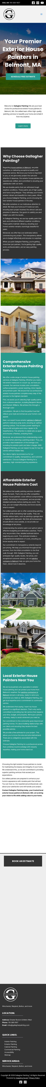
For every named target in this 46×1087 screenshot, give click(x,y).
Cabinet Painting (10, 1047)
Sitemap (7, 1055)
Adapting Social (22, 1078)
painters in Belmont (34, 420)
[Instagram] (37, 2)
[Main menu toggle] (41, 14)
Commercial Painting (12, 1050)
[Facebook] (33, 2)
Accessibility (9, 1052)
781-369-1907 (15, 3)
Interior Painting (10, 1042)
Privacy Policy (34, 1078)
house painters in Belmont (21, 168)
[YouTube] (42, 2)
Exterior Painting (10, 1044)
